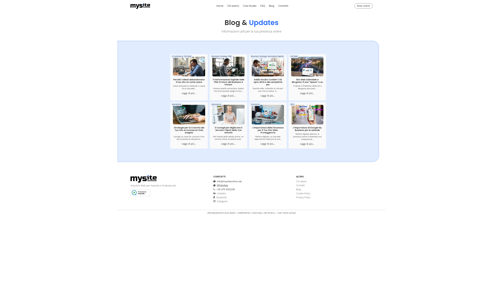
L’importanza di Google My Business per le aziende (307, 129)
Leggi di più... (189, 93)
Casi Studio (249, 5)
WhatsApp (222, 185)
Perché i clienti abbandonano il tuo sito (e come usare (189, 81)
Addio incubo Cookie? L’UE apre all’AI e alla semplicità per (268, 82)
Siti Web (187, 56)
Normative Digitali (276, 56)
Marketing (176, 104)
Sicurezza (255, 104)
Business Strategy (219, 56)
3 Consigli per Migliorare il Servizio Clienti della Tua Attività (228, 130)
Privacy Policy (303, 197)
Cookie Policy (303, 193)
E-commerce (177, 56)
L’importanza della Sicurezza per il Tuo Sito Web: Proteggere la (267, 130)
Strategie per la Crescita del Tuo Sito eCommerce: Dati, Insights (189, 130)
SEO (292, 104)
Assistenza (216, 104)
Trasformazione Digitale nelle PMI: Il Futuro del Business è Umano (228, 82)
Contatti (283, 5)
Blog (271, 5)
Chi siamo (233, 5)
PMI (230, 56)
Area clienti (363, 5)
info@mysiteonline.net (229, 181)
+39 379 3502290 (226, 189)
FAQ (262, 5)
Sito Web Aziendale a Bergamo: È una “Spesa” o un (307, 81)
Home (219, 5)
